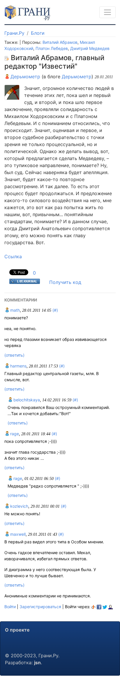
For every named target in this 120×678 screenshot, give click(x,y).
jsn (37, 662)
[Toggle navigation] (107, 12)
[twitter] (105, 606)
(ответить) (14, 355)
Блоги (38, 33)
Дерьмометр (24, 76)
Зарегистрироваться (40, 606)
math (14, 310)
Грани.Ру (14, 33)
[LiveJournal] (110, 606)
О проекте (17, 630)
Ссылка (13, 256)
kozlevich (18, 506)
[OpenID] (93, 606)
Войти (10, 606)
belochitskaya (26, 399)
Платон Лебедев (52, 48)
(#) (55, 310)
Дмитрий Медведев (90, 48)
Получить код (65, 282)
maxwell (17, 534)
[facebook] (99, 606)
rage (14, 433)
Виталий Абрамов (60, 42)
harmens (18, 365)
